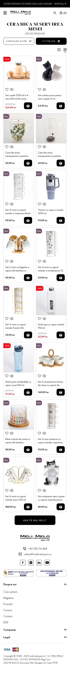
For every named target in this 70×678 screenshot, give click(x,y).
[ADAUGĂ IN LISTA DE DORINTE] (6, 89)
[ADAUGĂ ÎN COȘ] (28, 105)
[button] (55, 13)
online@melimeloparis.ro (37, 554)
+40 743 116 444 (37, 548)
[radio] (58, 50)
